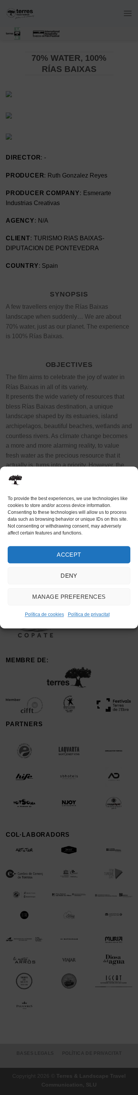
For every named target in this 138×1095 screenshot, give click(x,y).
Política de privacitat (89, 614)
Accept (69, 554)
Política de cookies (44, 614)
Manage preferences (68, 596)
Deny (69, 575)
